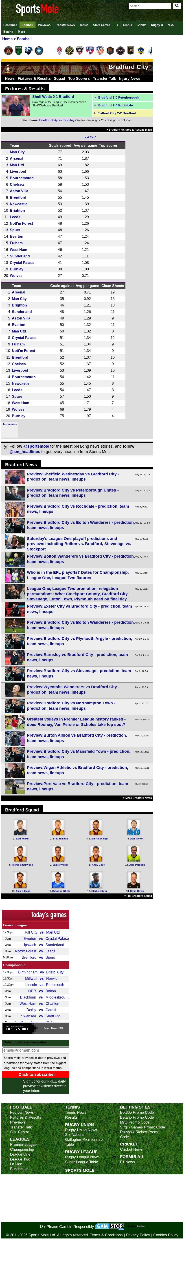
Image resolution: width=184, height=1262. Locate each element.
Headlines (10, 25)
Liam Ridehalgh (98, 838)
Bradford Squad (22, 809)
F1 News (127, 1162)
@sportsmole (36, 446)
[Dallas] (89, 54)
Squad (59, 78)
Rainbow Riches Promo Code (139, 1134)
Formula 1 (131, 1156)
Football (27, 25)
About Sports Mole (80, 1176)
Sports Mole (79, 1170)
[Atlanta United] (8, 54)
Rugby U (157, 25)
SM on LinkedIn (78, 1214)
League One (20, 1154)
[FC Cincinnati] (100, 54)
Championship (14, 965)
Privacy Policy (138, 1235)
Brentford (18, 197)
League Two (20, 1159)
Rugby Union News (81, 1130)
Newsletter (74, 1200)
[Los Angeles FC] (130, 54)
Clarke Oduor (99, 891)
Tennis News (75, 1112)
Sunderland (20, 256)
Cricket (141, 25)
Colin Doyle (137, 891)
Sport (47, 1028)
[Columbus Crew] (69, 54)
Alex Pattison (137, 864)
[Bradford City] (7, 71)
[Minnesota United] (151, 54)
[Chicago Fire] (49, 54)
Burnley (16, 269)
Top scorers (10, 424)
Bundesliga (19, 1169)
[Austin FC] (18, 54)
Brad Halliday (60, 838)
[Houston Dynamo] (110, 54)
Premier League (15, 925)
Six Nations (74, 1135)
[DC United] (79, 54)
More (21, 31)
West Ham (18, 250)
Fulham (16, 243)
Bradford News (21, 464)
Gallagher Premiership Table (84, 1142)
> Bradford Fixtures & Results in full (129, 129)
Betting (8, 31)
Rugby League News (82, 1157)
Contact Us (74, 1195)
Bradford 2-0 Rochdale (115, 105)
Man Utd (17, 165)
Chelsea (17, 184)
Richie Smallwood (22, 864)
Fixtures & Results (34, 78)
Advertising (74, 1180)
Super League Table (81, 1162)
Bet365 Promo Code (137, 1112)
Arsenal (16, 158)
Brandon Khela (61, 891)
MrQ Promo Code (134, 1122)
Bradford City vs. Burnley (56, 120)
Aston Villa (19, 191)
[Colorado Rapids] (59, 54)
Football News (22, 1112)
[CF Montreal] (28, 54)
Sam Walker (22, 838)
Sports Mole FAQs (80, 1185)
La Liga (16, 1164)
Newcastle (18, 204)
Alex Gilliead (23, 891)
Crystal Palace (22, 263)
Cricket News (131, 1149)
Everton (16, 236)
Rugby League (81, 1151)
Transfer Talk (104, 78)
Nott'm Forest (21, 223)
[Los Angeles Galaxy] (140, 54)
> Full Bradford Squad (138, 895)
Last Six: (89, 137)
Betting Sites (135, 1107)
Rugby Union (79, 1124)
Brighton (17, 210)
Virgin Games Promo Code (142, 1127)
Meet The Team (78, 1190)
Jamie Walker (60, 864)
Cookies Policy (165, 1235)
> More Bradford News (137, 798)
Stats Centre (101, 25)
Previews (44, 25)
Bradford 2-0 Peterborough (118, 97)
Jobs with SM (76, 1207)
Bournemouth (22, 178)
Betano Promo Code (137, 1117)
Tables (83, 25)
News (10, 78)
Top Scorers (79, 78)
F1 (116, 25)
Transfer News (65, 25)
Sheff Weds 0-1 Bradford (53, 97)
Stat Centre (19, 1132)
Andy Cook (98, 864)
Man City (17, 152)
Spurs (15, 230)
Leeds (15, 217)
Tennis (127, 25)
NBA (171, 25)
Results (71, 1117)
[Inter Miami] (120, 54)
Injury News (129, 78)
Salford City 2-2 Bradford (117, 113)
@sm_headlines (24, 451)
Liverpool (18, 171)
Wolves (16, 276)
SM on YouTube (78, 1219)
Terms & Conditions (106, 1235)
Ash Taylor (136, 838)
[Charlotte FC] (39, 54)
